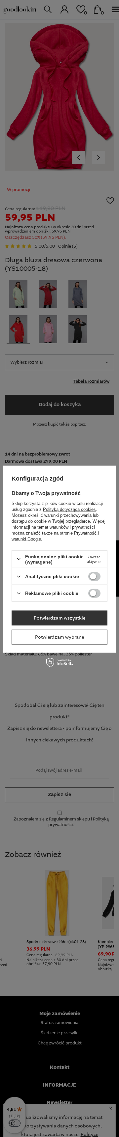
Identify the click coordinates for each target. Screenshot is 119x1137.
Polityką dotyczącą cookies (69, 509)
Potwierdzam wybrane (59, 637)
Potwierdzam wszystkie (59, 618)
